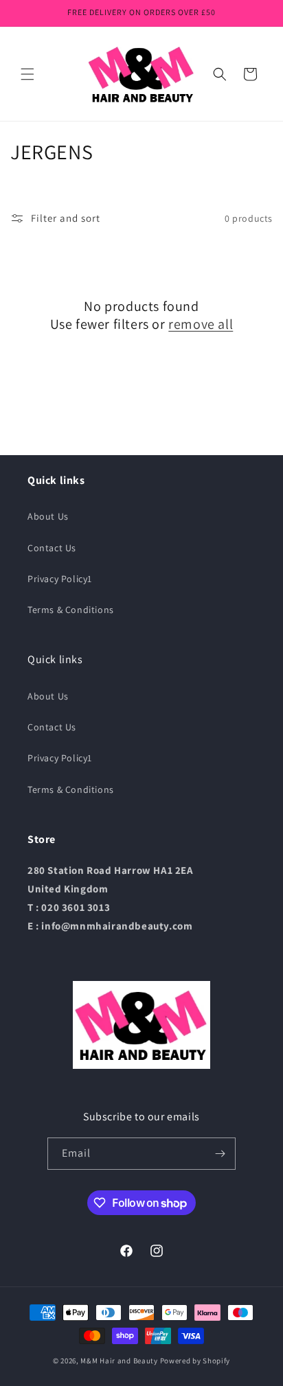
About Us (48, 516)
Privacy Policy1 (59, 579)
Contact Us (51, 548)
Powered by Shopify (195, 1360)
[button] (27, 74)
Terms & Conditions (70, 609)
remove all (200, 324)
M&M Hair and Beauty (118, 1360)
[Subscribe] (220, 1153)
